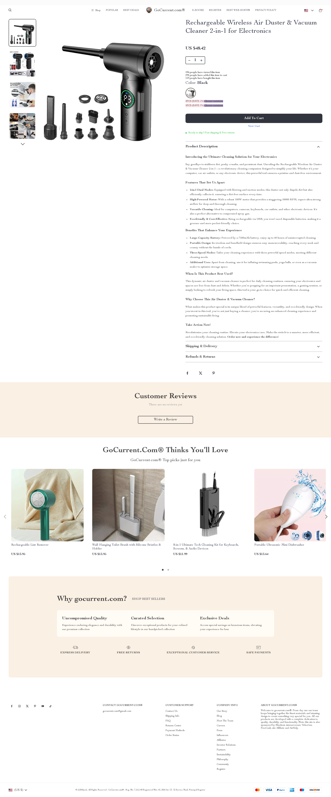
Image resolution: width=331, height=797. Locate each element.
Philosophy (222, 759)
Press (219, 730)
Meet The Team (225, 721)
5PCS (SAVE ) (194, 105)
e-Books (198, 10)
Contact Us (172, 711)
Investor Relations (226, 745)
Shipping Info (172, 716)
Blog (219, 716)
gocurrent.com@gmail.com (117, 711)
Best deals (131, 10)
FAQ (168, 721)
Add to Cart (254, 118)
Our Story (222, 711)
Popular (112, 10)
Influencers (222, 735)
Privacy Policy (265, 10)
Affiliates (221, 740)
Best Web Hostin (238, 10)
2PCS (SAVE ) (194, 101)
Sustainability (224, 755)
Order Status (172, 735)
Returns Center (173, 726)
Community (223, 764)
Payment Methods (175, 730)
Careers (221, 726)
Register (215, 10)
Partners (221, 750)
